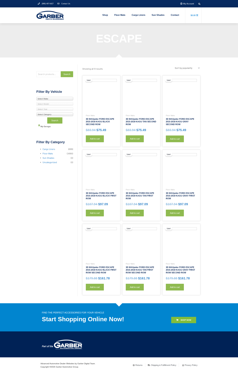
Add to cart (95, 139)
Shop (105, 15)
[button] (183, 320)
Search (66, 74)
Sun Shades (158, 15)
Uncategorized (50, 162)
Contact (175, 15)
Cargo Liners (138, 15)
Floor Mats (119, 15)
